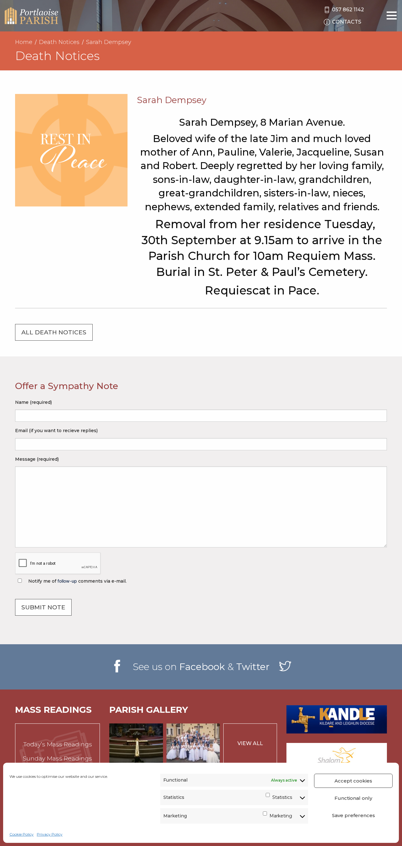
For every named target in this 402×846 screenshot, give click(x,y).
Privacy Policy (49, 834)
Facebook (202, 667)
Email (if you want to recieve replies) (56, 430)
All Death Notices (53, 332)
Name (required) (33, 402)
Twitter (252, 667)
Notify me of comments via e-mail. (77, 581)
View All (250, 743)
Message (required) (37, 459)
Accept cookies (353, 781)
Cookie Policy (21, 834)
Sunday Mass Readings (57, 758)
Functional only (353, 798)
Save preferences (353, 815)
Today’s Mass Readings (57, 744)
